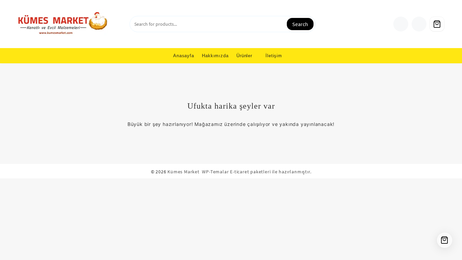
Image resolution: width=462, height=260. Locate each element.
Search (300, 24)
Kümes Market (183, 172)
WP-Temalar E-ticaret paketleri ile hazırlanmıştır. (256, 172)
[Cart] (437, 24)
